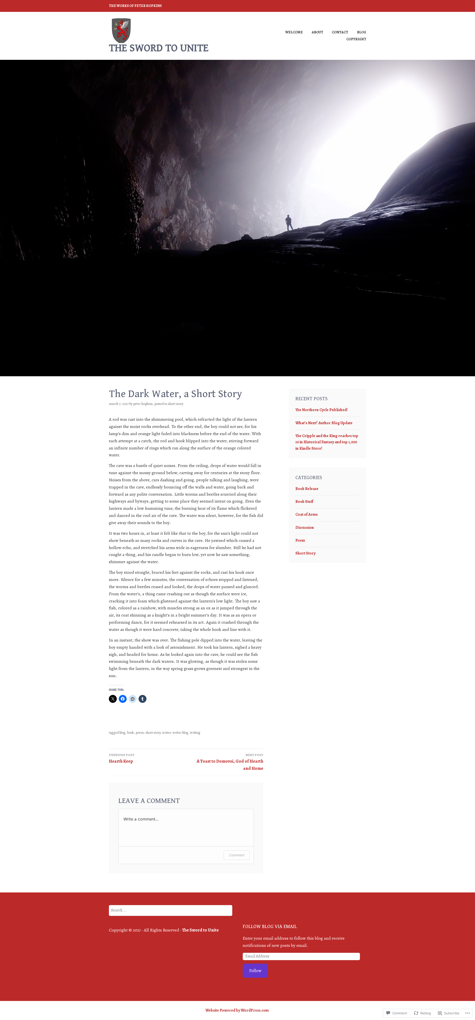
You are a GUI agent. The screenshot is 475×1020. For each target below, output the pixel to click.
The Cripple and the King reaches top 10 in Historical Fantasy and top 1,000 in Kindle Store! (326, 442)
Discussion (304, 527)
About (317, 32)
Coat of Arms (306, 514)
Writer (166, 732)
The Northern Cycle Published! (321, 410)
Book (130, 732)
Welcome (294, 32)
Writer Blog (180, 732)
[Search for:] (170, 910)
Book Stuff (304, 501)
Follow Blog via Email (270, 927)
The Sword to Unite (159, 48)
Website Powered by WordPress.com (237, 1010)
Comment (236, 855)
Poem (140, 732)
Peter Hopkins (143, 403)
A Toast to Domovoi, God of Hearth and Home (230, 762)
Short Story (175, 403)
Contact (340, 32)
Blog (361, 32)
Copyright (356, 39)
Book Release (306, 488)
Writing (195, 732)
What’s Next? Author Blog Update (324, 423)
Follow (255, 971)
